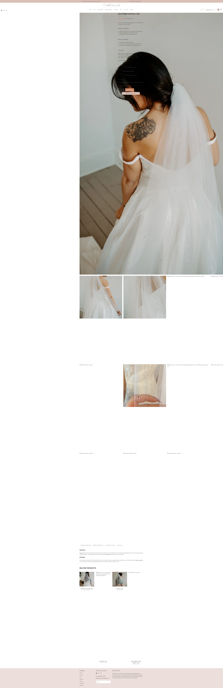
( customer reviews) (129, 18)
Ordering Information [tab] (98, 545)
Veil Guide (81, 685)
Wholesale (81, 679)
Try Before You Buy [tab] (110, 545)
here (132, 60)
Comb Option (122, 74)
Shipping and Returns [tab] (86, 545)
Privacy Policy (82, 683)
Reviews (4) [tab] (119, 545)
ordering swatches (139, 560)
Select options (83, 589)
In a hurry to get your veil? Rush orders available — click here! (91, 1)
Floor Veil (119, 588)
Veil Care (81, 674)
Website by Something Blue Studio (102, 678)
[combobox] (130, 66)
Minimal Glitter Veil (87, 588)
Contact (81, 672)
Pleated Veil (103, 661)
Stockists (81, 681)
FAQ (80, 677)
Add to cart (129, 89)
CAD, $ (202, 9)
